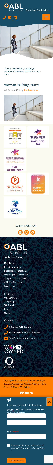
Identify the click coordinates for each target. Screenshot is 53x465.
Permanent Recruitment (15, 270)
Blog (6, 309)
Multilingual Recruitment (16, 274)
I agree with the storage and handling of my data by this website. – (28, 448)
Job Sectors (9, 294)
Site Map (39, 380)
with (12, 305)
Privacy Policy (27, 380)
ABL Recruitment (13, 7)
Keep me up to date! (16, 460)
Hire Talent (9, 263)
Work (7, 305)
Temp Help (9, 301)
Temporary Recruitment (15, 278)
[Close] (49, 401)
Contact (7, 312)
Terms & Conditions (13, 383)
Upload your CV (11, 297)
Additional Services (13, 282)
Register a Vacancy (12, 267)
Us (15, 305)
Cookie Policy (30, 383)
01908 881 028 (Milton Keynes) (24, 332)
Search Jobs (9, 285)
